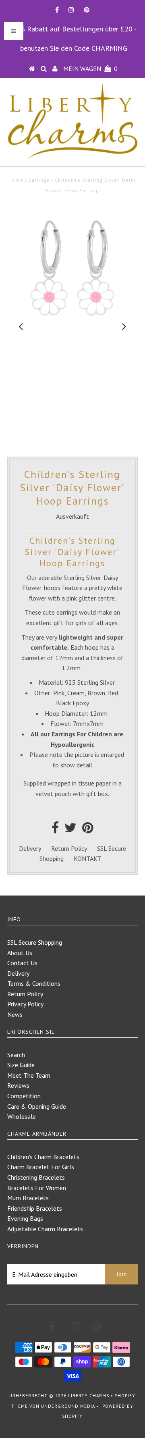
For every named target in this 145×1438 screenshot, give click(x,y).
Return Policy (69, 848)
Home (15, 180)
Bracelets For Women (36, 1188)
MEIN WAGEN (90, 68)
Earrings (39, 180)
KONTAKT (87, 858)
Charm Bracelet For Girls (40, 1167)
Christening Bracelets (36, 1177)
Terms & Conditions (33, 983)
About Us (19, 953)
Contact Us (22, 963)
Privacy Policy (25, 1004)
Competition (24, 1096)
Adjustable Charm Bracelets (45, 1229)
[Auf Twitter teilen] (70, 830)
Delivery (30, 848)
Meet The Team (28, 1075)
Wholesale (21, 1116)
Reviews (18, 1085)
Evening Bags (25, 1218)
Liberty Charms (88, 1396)
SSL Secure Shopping (34, 942)
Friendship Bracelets (34, 1208)
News (15, 1014)
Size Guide (21, 1065)
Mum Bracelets (28, 1198)
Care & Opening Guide (36, 1106)
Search (16, 1055)
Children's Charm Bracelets (43, 1157)
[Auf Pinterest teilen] (87, 830)
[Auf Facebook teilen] (55, 830)
